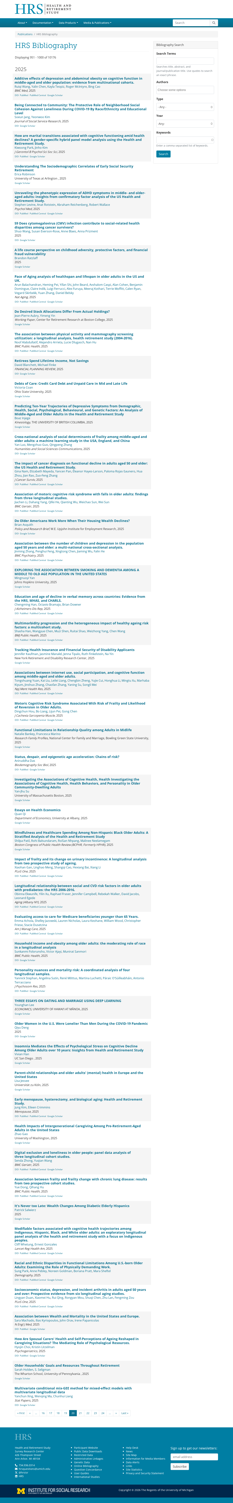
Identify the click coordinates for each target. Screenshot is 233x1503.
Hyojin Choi (22, 1347)
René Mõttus (68, 978)
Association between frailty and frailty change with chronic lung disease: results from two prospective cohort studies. (81, 1181)
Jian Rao (28, 475)
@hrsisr (23, 1472)
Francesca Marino (48, 734)
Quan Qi (20, 814)
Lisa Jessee (22, 1081)
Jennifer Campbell (84, 894)
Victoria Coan (24, 387)
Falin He (99, 551)
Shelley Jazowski (46, 921)
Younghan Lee (24, 1005)
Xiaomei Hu (42, 1298)
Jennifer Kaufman (26, 654)
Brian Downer (71, 605)
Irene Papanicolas (87, 1320)
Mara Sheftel (102, 1271)
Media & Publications (96, 22)
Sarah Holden (24, 1370)
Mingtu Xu (128, 681)
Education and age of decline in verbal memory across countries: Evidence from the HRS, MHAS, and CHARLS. (80, 598)
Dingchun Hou (24, 711)
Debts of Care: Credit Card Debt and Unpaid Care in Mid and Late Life (71, 383)
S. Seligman (42, 1370)
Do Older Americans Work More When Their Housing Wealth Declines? (72, 520)
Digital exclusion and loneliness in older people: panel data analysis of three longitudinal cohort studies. (73, 1154)
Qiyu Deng (22, 1028)
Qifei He (53, 502)
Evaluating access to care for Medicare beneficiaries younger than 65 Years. (77, 916)
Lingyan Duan (24, 1298)
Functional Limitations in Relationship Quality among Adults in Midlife (73, 730)
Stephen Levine (25, 205)
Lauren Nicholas (69, 921)
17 (50, 1413)
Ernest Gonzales (46, 1244)
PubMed (24, 95)
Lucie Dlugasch (74, 342)
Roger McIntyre (76, 87)
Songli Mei (90, 685)
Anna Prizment (88, 231)
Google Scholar (55, 95)
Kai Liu (45, 681)
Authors (162, 82)
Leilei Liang (58, 681)
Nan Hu (91, 342)
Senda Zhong (24, 1161)
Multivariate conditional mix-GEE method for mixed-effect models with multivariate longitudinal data (73, 1390)
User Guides (81, 1473)
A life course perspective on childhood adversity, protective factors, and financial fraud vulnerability (81, 252)
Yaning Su (74, 685)
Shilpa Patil (22, 841)
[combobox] (174, 90)
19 (65, 1413)
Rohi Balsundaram (43, 841)
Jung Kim (21, 1107)
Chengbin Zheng (79, 681)
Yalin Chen (38, 87)
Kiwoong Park (24, 148)
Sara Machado (24, 1320)
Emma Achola (24, 921)
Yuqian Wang (43, 1161)
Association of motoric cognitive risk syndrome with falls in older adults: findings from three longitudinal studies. (81, 496)
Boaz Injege (22, 418)
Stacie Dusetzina (35, 925)
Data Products (67, 22)
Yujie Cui (97, 681)
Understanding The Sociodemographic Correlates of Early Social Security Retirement (74, 168)
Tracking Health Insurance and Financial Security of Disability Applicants (75, 650)
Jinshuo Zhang (34, 685)
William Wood (113, 921)
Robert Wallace (99, 205)
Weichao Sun (88, 502)
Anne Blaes (68, 231)
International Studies (87, 1477)
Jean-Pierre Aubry (27, 316)
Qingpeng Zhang (61, 445)
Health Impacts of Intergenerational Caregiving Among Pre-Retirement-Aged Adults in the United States (78, 1128)
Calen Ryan (133, 289)
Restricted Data (83, 1455)
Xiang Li (95, 867)
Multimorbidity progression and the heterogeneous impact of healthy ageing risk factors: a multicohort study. (82, 625)
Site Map (131, 1455)
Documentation (42, 22)
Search (163, 154)
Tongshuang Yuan (27, 681)
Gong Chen (69, 711)
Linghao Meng (43, 867)
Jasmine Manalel (51, 654)
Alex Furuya (74, 289)
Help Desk (132, 1447)
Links (129, 1466)
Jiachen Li (21, 502)
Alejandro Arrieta (50, 342)
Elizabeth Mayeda (42, 471)
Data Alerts (132, 1462)
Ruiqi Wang (22, 87)
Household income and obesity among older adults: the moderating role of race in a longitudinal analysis (80, 945)
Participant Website (86, 1447)
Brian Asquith (24, 525)
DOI (17, 95)
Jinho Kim (41, 148)
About (21, 22)
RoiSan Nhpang (68, 841)
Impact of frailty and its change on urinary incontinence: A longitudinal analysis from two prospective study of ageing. (81, 861)
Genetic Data (82, 1462)
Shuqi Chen (93, 1298)
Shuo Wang (22, 231)
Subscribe (180, 1467)
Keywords (163, 132)
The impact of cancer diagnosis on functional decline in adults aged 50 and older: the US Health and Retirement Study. (81, 465)
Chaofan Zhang (56, 685)
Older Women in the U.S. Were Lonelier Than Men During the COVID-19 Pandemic (81, 1023)
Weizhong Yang (97, 631)
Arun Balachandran (28, 285)
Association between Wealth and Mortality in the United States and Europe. (77, 1316)
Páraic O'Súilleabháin (117, 978)
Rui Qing (57, 1298)
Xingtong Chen (66, 551)
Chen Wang (117, 631)
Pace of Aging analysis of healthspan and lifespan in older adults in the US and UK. (79, 278)
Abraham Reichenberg (72, 205)
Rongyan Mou (74, 1298)
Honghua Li (112, 681)
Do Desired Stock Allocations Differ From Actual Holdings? (62, 311)
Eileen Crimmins (39, 1107)
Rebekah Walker (109, 894)
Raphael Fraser (60, 894)
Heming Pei (50, 285)
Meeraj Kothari (94, 289)
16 (43, 1413)
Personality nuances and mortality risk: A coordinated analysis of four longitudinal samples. (72, 972)
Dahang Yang (38, 502)
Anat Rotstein (46, 205)
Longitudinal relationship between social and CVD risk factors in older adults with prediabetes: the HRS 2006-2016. (78, 888)
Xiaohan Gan (23, 867)
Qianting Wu (69, 502)
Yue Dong (21, 1187)
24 (102, 1413)
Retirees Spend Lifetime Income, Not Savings (52, 360)
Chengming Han (26, 605)
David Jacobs (130, 894)
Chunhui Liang (63, 1396)
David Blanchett (25, 365)
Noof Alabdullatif (26, 342)
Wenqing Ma (43, 1396)
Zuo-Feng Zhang (46, 475)
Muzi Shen (61, 631)
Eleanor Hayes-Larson (88, 471)
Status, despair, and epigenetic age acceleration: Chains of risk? (67, 757)
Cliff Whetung (24, 1244)
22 (87, 1413)
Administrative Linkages (88, 1458)
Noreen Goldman (60, 1271)
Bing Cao (94, 87)
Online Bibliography (86, 1466)
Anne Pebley (38, 1271)
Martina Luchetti (90, 978)
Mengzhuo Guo (37, 445)
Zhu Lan (107, 1298)
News (129, 1451)
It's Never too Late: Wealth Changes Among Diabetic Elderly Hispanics (72, 1206)
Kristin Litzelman (43, 1347)
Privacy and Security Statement (145, 1473)
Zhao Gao (21, 1134)
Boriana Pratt (83, 1271)
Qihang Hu (36, 1187)
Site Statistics (134, 1469)
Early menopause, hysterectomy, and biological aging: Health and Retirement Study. (78, 1101)
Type (159, 99)
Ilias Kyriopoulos (47, 1320)
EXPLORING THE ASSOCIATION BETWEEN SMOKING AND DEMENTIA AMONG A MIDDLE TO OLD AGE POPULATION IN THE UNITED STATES (77, 572)
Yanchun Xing (24, 1396)
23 (95, 1413)
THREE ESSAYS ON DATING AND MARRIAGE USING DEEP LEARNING (68, 1001)
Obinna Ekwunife (26, 894)
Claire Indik (38, 289)
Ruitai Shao (78, 631)
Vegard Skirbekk (26, 293)
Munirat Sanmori (74, 952)
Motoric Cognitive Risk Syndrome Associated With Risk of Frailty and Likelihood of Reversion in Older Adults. (80, 705)
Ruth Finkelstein (92, 654)
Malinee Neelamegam (95, 841)
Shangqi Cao (62, 867)
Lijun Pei (54, 711)
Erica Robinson (25, 174)
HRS (21, 1476)
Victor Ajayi (54, 952)
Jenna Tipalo (71, 654)
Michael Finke (47, 365)
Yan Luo (20, 445)
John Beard (80, 285)
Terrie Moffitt (115, 289)
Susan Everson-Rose (46, 231)
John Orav (66, 1320)
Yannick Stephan (26, 978)
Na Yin (109, 654)
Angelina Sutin (48, 978)
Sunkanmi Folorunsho (30, 952)
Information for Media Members (145, 1458)
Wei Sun (103, 502)
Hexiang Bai (81, 867)
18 (58, 1413)
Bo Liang (42, 711)
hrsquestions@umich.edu (34, 1469)
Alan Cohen (120, 285)
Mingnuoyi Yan (25, 578)
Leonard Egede (25, 898)
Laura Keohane (92, 921)
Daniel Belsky (65, 293)
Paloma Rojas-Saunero (119, 471)
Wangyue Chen (42, 631)
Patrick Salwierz (25, 1210)
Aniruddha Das (25, 761)
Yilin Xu (44, 894)
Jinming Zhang (24, 551)
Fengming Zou (124, 1298)
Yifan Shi (65, 285)
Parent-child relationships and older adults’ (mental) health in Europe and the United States (79, 1075)
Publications (25, 34)
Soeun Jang (22, 117)
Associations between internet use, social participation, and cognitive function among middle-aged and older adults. (80, 674)
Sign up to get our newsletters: (194, 1448)
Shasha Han (23, 631)
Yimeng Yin (47, 316)
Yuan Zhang (46, 293)
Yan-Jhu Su (22, 791)
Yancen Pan (63, 471)
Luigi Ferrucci (56, 289)
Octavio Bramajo (49, 605)
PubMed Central (38, 95)
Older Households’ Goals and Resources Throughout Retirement (67, 1365)
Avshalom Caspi (100, 285)
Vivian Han (22, 1054)
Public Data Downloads (88, 1451)
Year (159, 116)
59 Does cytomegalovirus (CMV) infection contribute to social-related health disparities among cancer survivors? (77, 225)
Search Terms (166, 54)
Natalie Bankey (25, 734)
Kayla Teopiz (55, 87)
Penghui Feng (44, 551)
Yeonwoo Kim (40, 117)
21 (80, 1413)
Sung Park (21, 1271)
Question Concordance (88, 1469)
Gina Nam (21, 471)
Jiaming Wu (84, 551)
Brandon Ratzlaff (26, 258)
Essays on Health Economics (38, 810)
